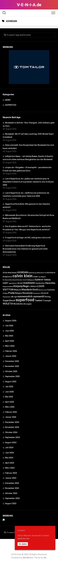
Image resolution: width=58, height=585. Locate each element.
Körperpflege (21, 286)
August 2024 (10, 442)
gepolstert (13, 283)
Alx (45, 557)
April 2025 (9, 402)
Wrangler (28, 304)
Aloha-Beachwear (10, 273)
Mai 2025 (9, 397)
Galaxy (47, 279)
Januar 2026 (10, 356)
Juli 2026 (9, 326)
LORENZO (33, 286)
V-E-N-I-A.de (29, 4)
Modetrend (42, 290)
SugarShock (9, 300)
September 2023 (12, 498)
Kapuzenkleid (8, 286)
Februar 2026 (11, 351)
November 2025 (12, 366)
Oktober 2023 (11, 493)
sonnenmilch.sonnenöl (30, 296)
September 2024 (12, 437)
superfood (25, 300)
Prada (11, 292)
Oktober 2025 (11, 371)
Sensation (6, 297)
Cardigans (42, 277)
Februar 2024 (11, 473)
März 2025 (9, 407)
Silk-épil (14, 297)
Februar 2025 (11, 412)
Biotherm (51, 272)
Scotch (44, 293)
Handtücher (40, 283)
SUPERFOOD (10, 105)
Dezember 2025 (12, 361)
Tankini (38, 300)
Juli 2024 (9, 447)
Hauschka (50, 283)
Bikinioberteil (42, 273)
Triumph (46, 300)
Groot (20, 283)
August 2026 (10, 321)
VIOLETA (8, 303)
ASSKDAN (22, 272)
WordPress (28, 557)
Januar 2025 (10, 417)
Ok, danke (23, 544)
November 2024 (12, 427)
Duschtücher (18, 280)
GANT (5, 283)
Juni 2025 (9, 392)
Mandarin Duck (30, 289)
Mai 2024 (9, 458)
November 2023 (12, 488)
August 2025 (10, 381)
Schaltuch (37, 293)
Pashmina (51, 290)
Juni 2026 (9, 331)
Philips (5, 293)
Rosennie (28, 293)
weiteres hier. (24, 538)
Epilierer (39, 279)
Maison (17, 290)
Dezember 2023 (12, 483)
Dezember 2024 (12, 422)
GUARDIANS (29, 283)
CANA (35, 277)
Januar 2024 (10, 478)
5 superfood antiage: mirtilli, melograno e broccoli (28, 237)
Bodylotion (7, 277)
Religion (18, 293)
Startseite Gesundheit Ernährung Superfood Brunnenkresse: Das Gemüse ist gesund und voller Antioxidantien (25, 249)
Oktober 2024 (11, 432)
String (47, 296)
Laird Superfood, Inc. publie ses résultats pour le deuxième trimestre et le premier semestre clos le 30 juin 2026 (28, 182)
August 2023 (10, 503)
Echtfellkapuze (29, 280)
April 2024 (9, 463)
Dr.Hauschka (7, 280)
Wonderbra (18, 304)
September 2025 (12, 376)
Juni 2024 (9, 453)
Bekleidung (32, 273)
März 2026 (9, 346)
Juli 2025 (9, 386)
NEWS (7, 100)
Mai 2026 (9, 336)
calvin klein (23, 276)
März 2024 (9, 468)
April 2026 (9, 341)
